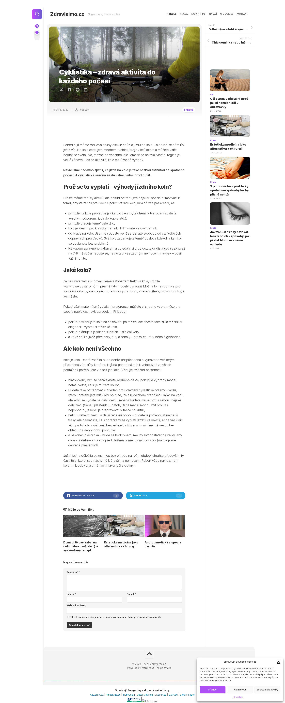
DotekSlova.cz (145, 694)
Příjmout (212, 689)
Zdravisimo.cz (67, 14)
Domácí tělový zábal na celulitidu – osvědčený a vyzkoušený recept (80, 546)
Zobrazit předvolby (267, 689)
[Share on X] (62, 89)
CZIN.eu (173, 694)
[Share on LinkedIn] (85, 89)
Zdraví (213, 13)
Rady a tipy (198, 13)
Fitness (172, 13)
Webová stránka (76, 605)
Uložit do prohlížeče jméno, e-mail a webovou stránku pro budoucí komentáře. (116, 617)
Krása (184, 13)
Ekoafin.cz (161, 694)
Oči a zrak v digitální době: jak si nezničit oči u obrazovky (230, 103)
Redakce (84, 109)
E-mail (131, 594)
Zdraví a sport (187, 694)
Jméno (71, 594)
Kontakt (242, 13)
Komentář (73, 572)
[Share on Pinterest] (77, 89)
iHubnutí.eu (129, 694)
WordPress (148, 667)
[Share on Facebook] (69, 89)
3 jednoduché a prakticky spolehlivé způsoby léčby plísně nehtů (229, 190)
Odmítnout (240, 689)
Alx (169, 667)
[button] (278, 661)
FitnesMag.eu (113, 694)
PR (211, 94)
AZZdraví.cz (97, 694)
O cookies (238, 697)
